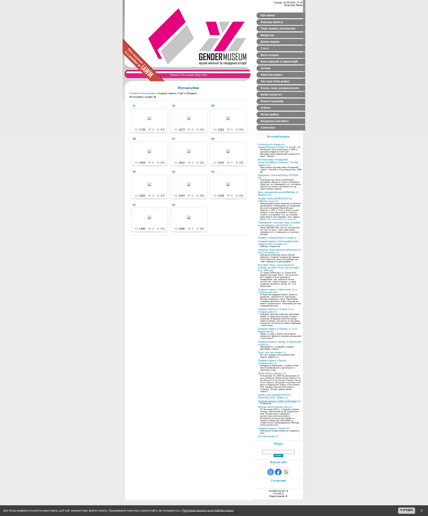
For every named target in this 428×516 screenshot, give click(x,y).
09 (212, 105)
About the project (271, 74)
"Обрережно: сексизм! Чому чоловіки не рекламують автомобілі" (279, 224)
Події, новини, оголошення (278, 28)
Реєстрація (187, 75)
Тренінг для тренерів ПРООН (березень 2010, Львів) (274, 396)
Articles (266, 107)
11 (134, 105)
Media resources (271, 94)
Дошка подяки (270, 41)
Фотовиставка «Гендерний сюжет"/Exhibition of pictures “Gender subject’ (278, 162)
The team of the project (275, 81)
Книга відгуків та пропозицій (279, 61)
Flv (151, 121)
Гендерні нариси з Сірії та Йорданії (277, 401)
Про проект (268, 15)
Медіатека (267, 35)
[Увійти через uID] (270, 472)
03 (212, 171)
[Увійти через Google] (286, 472)
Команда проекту (272, 22)
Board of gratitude (272, 101)
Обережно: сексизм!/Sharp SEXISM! (278, 175)
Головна (174, 75)
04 (173, 171)
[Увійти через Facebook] (278, 472)
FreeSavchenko (266, 436)
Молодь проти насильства (273, 407)
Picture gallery (270, 114)
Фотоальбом (148, 93)
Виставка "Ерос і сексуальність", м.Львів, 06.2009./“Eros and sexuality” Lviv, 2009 (279, 268)
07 (173, 138)
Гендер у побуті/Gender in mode (275, 237)
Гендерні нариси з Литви (271, 428)
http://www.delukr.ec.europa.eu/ (281, 219)
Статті (265, 48)
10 (173, 105)
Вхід (197, 75)
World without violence (270, 373)
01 (173, 204)
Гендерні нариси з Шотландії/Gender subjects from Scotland (278, 242)
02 (134, 204)
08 (134, 138)
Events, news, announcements (280, 88)
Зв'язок (265, 68)
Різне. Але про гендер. (270, 352)
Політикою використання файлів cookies (208, 510)
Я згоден (406, 510)
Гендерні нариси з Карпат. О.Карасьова (272, 361)
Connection (268, 127)
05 (134, 171)
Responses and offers (275, 121)
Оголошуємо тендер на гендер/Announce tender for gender (277, 145)
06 (212, 138)
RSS (204, 75)
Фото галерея (270, 55)
